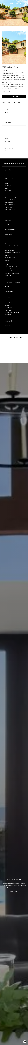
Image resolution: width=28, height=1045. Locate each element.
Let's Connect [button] (14, 891)
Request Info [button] (14, 96)
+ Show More (6, 91)
